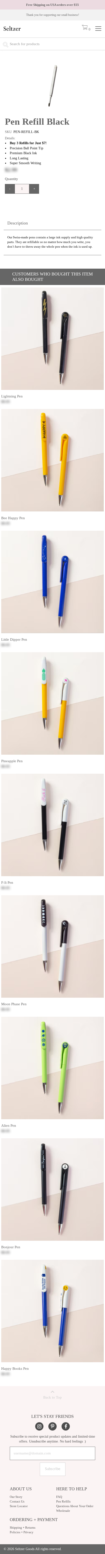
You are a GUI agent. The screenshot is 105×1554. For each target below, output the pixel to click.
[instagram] (39, 1426)
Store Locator (19, 1506)
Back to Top (52, 1397)
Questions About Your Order (74, 1506)
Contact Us (17, 1501)
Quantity (11, 179)
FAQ (59, 1497)
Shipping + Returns (22, 1527)
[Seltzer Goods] (12, 29)
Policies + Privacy (21, 1532)
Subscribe (52, 1469)
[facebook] (66, 1426)
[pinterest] (52, 1426)
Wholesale (63, 1511)
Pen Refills (63, 1501)
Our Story (16, 1497)
